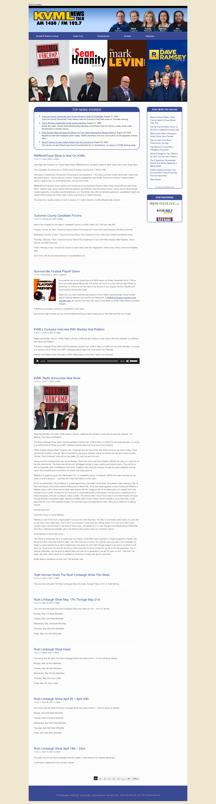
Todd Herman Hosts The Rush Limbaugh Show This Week (72, 574)
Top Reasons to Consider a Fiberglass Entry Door (161, 148)
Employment (103, 36)
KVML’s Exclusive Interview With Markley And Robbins (69, 329)
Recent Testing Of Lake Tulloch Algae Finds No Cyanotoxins (67, 142)
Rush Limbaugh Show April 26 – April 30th (61, 699)
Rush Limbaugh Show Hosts (52, 649)
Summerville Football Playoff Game (57, 271)
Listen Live (78, 36)
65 (129, 778)
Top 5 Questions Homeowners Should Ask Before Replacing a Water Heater (163, 163)
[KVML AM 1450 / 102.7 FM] (59, 18)
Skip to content (35, 4)
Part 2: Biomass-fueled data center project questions (64, 123)
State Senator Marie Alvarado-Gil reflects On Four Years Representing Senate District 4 (79, 132)
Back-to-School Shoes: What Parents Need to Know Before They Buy (162, 120)
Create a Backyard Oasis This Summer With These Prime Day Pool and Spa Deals (163, 172)
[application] (87, 361)
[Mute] (127, 361)
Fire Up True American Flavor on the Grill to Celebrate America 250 (164, 128)
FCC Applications (62, 795)
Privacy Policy (85, 795)
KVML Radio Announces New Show (57, 378)
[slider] (134, 360)
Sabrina (63, 274)
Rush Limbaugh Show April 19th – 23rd (59, 748)
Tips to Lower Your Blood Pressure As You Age (160, 141)
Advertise (150, 36)
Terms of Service (98, 795)
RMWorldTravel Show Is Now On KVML (59, 155)
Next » (135, 778)
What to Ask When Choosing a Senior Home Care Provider (163, 135)
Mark (57, 159)
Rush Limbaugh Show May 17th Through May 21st (67, 599)
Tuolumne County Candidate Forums (58, 215)
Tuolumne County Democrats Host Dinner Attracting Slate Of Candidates (73, 116)
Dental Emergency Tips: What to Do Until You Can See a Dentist (164, 155)
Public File (75, 795)
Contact (127, 36)
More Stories (155, 179)
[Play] (37, 361)
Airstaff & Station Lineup (47, 36)
